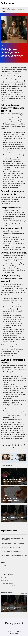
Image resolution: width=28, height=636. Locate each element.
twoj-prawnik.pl (5, 580)
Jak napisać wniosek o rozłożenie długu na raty (14, 555)
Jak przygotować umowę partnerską (11, 551)
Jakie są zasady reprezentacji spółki (11, 547)
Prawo (3, 45)
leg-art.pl (3, 577)
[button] (21, 593)
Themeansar (15, 633)
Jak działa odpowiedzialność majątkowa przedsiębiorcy (12, 538)
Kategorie (3, 565)
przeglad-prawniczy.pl (7, 583)
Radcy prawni (8, 3)
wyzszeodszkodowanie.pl (8, 586)
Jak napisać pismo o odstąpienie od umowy (13, 543)
